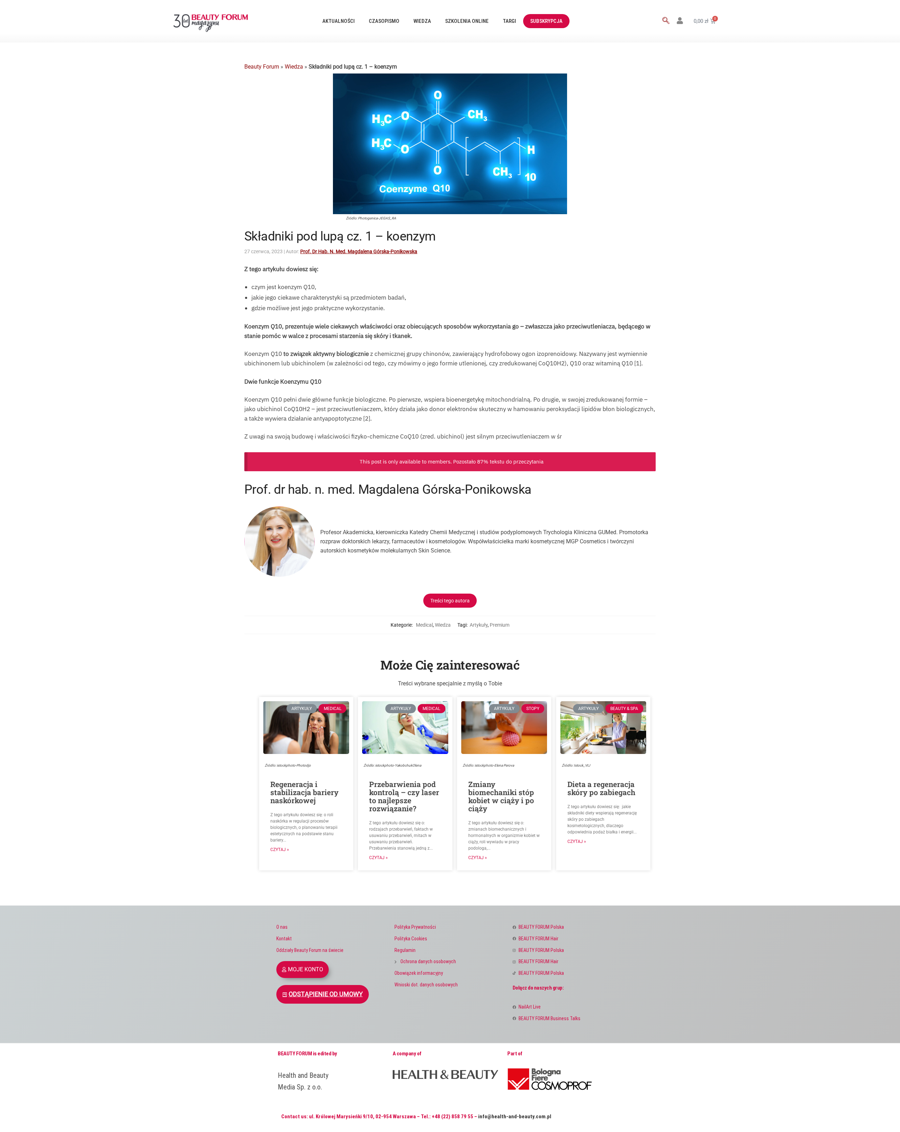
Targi (509, 21)
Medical (424, 625)
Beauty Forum (261, 66)
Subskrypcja (546, 21)
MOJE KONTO (305, 969)
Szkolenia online (467, 21)
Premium (499, 625)
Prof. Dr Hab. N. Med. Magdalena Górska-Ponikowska (358, 251)
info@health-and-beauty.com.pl (514, 1116)
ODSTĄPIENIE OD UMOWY (326, 994)
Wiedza (422, 21)
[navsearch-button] (666, 21)
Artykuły (479, 625)
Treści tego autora (450, 600)
